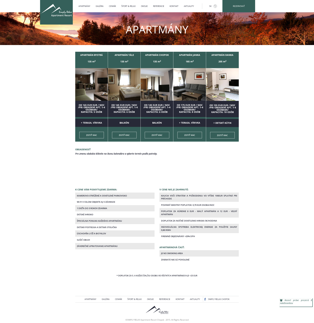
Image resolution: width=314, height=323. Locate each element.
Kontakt (174, 6)
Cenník (112, 6)
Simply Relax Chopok (218, 299)
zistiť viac (91, 135)
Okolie (144, 6)
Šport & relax (128, 6)
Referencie (158, 6)
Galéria (100, 6)
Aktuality (189, 6)
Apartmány (84, 6)
